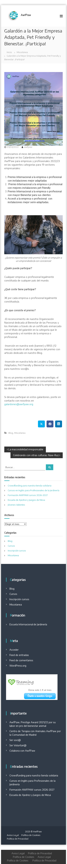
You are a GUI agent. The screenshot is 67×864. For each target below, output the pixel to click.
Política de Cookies (30, 835)
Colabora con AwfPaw (22, 750)
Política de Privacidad (17, 838)
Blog (10, 433)
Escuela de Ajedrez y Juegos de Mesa (26, 500)
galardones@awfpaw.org (18, 404)
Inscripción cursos (17, 550)
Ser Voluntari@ (17, 745)
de (35, 624)
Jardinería (41, 624)
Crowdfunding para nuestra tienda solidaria (29, 485)
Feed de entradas (19, 655)
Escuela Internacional (21, 624)
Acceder (14, 649)
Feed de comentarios (21, 660)
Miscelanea (22, 52)
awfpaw (28, 147)
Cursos (11, 546)
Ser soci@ (15, 740)
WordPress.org (17, 665)
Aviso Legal (13, 835)
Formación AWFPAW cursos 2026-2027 (28, 495)
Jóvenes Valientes (16, 505)
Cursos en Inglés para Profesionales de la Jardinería (33, 490)
